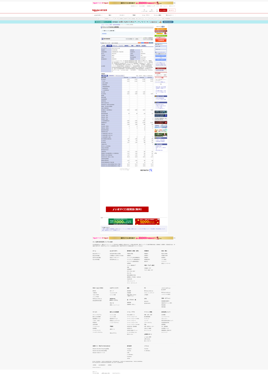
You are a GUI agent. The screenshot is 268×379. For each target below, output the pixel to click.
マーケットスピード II (132, 316)
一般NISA (95, 292)
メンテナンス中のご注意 (161, 99)
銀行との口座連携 (96, 316)
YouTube (129, 350)
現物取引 (129, 255)
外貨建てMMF (164, 255)
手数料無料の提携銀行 (160, 141)
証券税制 (95, 328)
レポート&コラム (148, 322)
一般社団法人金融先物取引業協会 (106, 361)
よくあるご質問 (159, 107)
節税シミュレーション (115, 304)
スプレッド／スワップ (149, 292)
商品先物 (163, 304)
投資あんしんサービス (115, 320)
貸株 (128, 267)
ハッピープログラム (114, 322)
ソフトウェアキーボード (161, 52)
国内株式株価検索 (116, 24)
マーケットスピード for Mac (133, 324)
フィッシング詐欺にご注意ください (129, 228)
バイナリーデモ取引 (165, 294)
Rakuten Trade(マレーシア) (99, 352)
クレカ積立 (163, 259)
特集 (145, 324)
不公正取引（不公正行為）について (158, 228)
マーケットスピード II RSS (133, 318)
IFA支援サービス (165, 328)
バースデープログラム (97, 332)
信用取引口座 (158, 146)
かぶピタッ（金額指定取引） (133, 259)
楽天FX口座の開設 (97, 257)
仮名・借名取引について (107, 230)
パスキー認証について (160, 62)
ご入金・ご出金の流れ (160, 140)
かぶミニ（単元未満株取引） (133, 257)
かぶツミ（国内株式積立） (133, 261)
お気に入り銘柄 (147, 328)
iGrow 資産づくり (131, 314)
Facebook (129, 356)
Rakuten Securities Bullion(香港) (100, 350)
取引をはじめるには (148, 290)
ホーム (103, 24)
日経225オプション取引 (166, 303)
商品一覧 (112, 303)
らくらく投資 (113, 294)
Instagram (129, 348)
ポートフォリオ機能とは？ (160, 81)
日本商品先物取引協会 (115, 361)
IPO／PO (129, 273)
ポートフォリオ (147, 330)
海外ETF (146, 261)
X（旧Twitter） (130, 354)
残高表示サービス (114, 318)
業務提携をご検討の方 (166, 330)
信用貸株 (129, 269)
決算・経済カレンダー (149, 326)
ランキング (163, 261)
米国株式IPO (147, 259)
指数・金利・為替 (148, 314)
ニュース (146, 320)
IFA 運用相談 (164, 326)
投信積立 (163, 257)
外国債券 (129, 292)
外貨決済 (95, 322)
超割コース (112, 329)
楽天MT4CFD (147, 303)
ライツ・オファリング (132, 282)
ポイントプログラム (97, 314)
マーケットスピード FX (132, 322)
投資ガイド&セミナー (114, 257)
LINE (128, 352)
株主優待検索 (147, 316)
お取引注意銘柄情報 (160, 98)
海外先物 (163, 306)
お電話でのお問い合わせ (161, 105)
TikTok (128, 358)
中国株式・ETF (147, 268)
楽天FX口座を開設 (160, 70)
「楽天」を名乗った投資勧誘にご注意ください (111, 228)
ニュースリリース (165, 316)
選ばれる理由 (164, 253)
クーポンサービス (96, 330)
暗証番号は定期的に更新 (161, 65)
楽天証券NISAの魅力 (97, 300)
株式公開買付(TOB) (131, 275)
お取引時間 (95, 324)
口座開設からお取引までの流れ (117, 255)
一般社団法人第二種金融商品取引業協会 (126, 361)
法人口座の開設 (96, 259)
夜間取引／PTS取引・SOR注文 (134, 277)
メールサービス (96, 326)
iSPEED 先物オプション (132, 330)
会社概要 (163, 314)
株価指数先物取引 (165, 301)
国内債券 (129, 290)
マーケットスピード (131, 320)
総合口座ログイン (96, 253)
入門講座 (146, 294)
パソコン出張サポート (160, 108)
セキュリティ (164, 318)
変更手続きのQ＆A (160, 104)
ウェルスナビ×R (113, 292)
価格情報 (129, 302)
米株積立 (146, 257)
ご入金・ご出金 (96, 320)
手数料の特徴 (130, 253)
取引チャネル (130, 334)
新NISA (94, 290)
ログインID (157, 46)
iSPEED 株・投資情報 (132, 326)
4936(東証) (104, 33)
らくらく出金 (113, 316)
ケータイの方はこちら (132, 332)
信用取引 (129, 263)
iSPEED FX (129, 328)
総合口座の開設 (96, 255)
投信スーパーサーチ (165, 263)
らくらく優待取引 (131, 265)
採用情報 (163, 324)
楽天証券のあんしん (114, 259)
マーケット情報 (108, 24)
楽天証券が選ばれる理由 (115, 253)
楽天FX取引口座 (159, 150)
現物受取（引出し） (131, 304)
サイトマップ (164, 332)
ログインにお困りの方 (160, 63)
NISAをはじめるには (97, 298)
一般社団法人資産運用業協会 (137, 361)
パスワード (157, 49)
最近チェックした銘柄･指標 (109, 30)
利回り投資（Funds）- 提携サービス (132, 295)
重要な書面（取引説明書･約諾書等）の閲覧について (161, 88)
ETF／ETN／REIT (131, 271)
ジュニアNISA (96, 296)
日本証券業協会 (98, 361)
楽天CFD (146, 301)
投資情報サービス (96, 318)
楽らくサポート (147, 340)
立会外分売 (129, 279)
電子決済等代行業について (167, 320)
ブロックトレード (131, 281)
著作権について (116, 230)
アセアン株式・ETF (148, 270)
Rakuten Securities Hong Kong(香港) (101, 348)
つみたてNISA (96, 294)
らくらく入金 (113, 314)
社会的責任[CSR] (165, 322)
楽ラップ (112, 290)
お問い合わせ (147, 338)
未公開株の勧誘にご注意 (161, 90)
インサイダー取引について (143, 228)
